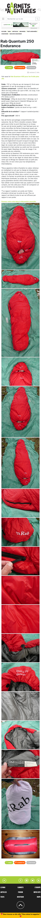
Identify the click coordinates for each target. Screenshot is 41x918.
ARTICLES (3, 892)
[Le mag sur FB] (20, 882)
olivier (36, 59)
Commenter (21, 67)
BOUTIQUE (20, 897)
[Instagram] (26, 882)
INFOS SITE (37, 892)
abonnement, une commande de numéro (20, 914)
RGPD (39, 897)
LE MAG (2, 887)
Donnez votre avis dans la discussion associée (18, 201)
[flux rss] (38, 882)
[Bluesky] (32, 882)
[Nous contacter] (3, 882)
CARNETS (20, 887)
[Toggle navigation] (3, 19)
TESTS (2, 897)
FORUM (20, 892)
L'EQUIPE (38, 887)
